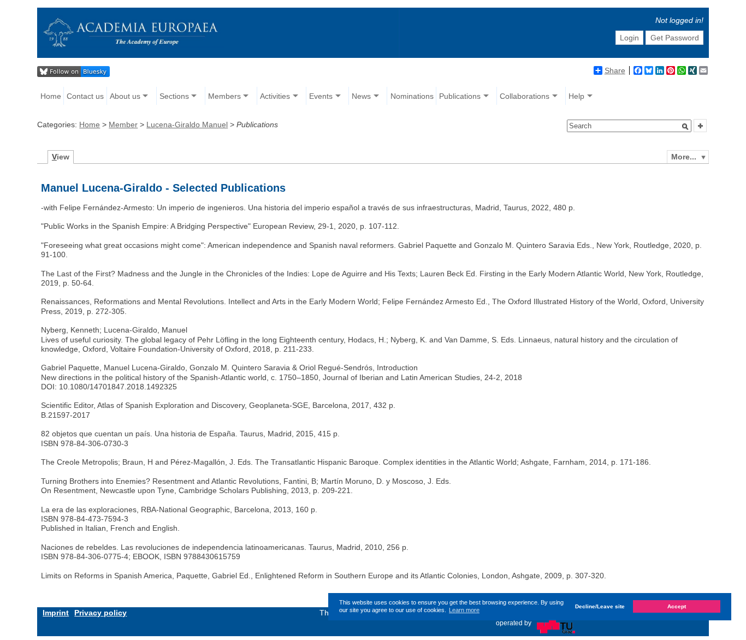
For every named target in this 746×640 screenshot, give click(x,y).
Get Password (674, 37)
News (361, 96)
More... (683, 156)
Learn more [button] (464, 610)
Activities (275, 96)
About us (125, 96)
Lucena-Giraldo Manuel (187, 124)
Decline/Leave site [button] (600, 607)
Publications (460, 96)
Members (224, 96)
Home (50, 96)
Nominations (412, 96)
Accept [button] (676, 607)
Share (615, 70)
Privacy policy (100, 612)
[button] (685, 126)
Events (321, 96)
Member (123, 124)
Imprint (56, 612)
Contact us (85, 96)
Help (576, 96)
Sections (174, 96)
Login (629, 37)
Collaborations (524, 96)
